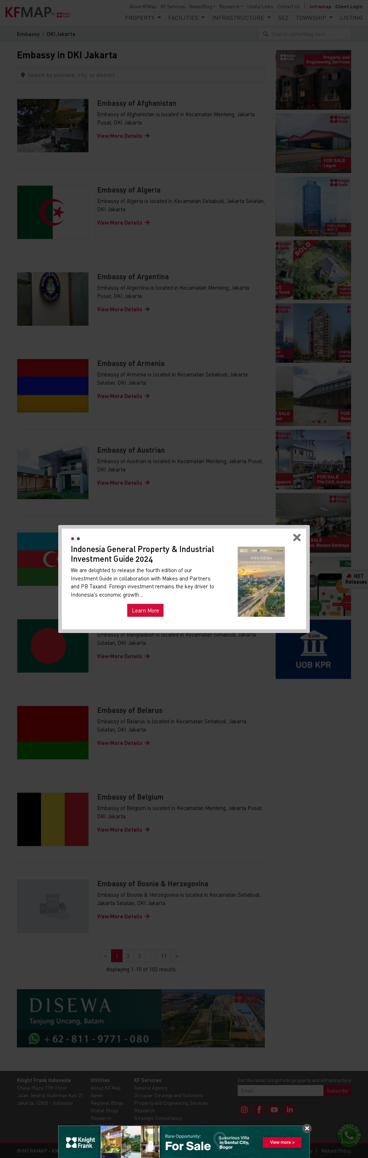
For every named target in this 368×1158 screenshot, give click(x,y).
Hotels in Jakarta (95, 600)
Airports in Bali (200, 600)
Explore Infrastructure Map (261, 608)
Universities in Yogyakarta (149, 600)
